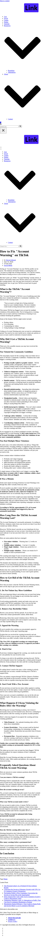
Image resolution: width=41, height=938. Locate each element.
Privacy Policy (12, 921)
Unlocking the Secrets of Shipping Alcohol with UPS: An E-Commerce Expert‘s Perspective (22, 890)
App (5, 16)
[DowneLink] (20, 8)
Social (6, 18)
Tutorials (6, 24)
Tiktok (5, 879)
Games (6, 20)
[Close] (3, 130)
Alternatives (12, 72)
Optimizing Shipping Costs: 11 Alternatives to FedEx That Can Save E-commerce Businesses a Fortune (22, 901)
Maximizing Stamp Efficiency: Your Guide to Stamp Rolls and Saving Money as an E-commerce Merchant (22, 905)
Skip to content (4, 1)
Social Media (8, 265)
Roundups (11, 70)
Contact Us (11, 919)
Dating (6, 22)
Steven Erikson (11, 260)
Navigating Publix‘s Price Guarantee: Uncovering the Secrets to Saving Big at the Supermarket (21, 894)
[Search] (0, 124)
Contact (10, 119)
